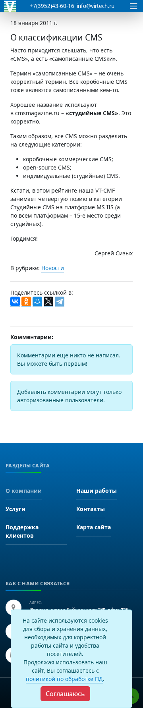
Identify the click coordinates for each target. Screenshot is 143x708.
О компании (24, 490)
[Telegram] (59, 302)
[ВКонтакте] (15, 302)
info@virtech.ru (95, 6)
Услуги (15, 509)
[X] (48, 302)
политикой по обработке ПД (64, 679)
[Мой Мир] (37, 302)
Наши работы (96, 490)
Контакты (90, 509)
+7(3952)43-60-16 (52, 6)
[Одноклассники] (26, 302)
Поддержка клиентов (22, 531)
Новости (52, 268)
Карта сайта (93, 527)
